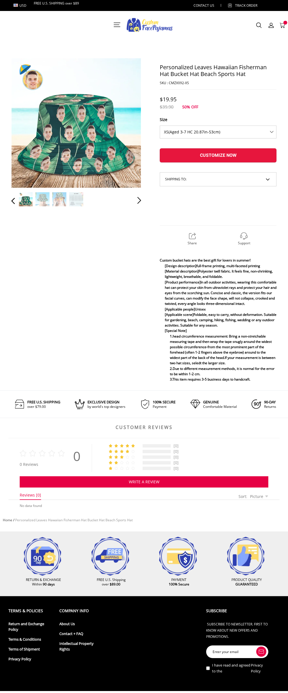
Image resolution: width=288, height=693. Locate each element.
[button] (24, 122)
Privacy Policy (19, 659)
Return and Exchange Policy (26, 627)
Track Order (246, 5)
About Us (67, 624)
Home (7, 520)
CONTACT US (204, 5)
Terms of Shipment (24, 649)
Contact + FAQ (71, 633)
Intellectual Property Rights (76, 646)
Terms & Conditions (24, 639)
